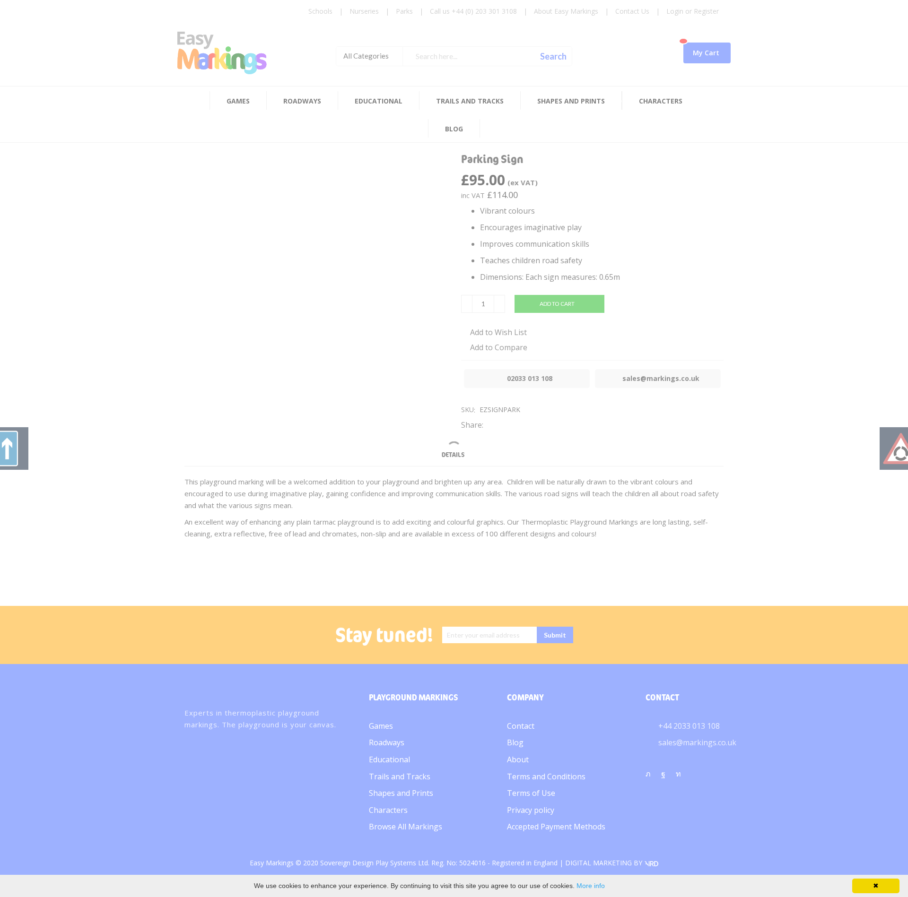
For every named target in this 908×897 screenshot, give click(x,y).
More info (590, 885)
